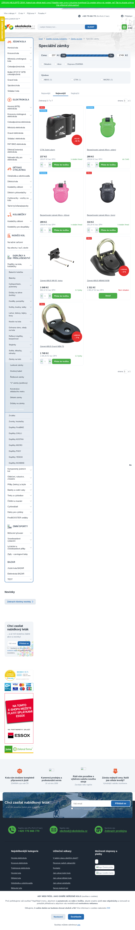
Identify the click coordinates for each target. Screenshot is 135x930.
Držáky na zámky (17, 403)
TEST (10, 579)
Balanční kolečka (16, 272)
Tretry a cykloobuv (15, 495)
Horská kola (13, 48)
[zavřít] (132, 2)
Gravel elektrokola (15, 133)
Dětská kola (13, 181)
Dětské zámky (16, 397)
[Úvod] (19, 27)
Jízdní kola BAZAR (16, 568)
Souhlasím (76, 917)
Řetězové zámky (17, 377)
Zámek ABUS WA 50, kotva (51, 280)
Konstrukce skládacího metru (17, 390)
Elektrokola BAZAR (16, 574)
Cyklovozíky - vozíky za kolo (18, 199)
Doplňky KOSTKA (16, 439)
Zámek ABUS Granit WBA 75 (52, 346)
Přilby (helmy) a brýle (17, 484)
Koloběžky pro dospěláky (18, 227)
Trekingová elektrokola (20, 868)
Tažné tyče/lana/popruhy (18, 206)
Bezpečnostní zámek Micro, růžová (54, 215)
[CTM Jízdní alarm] (61, 126)
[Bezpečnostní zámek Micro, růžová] (61, 192)
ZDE (108, 908)
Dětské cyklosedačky (17, 192)
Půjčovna (30, 13)
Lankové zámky (16, 365)
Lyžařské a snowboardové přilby (16, 547)
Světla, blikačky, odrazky (15, 352)
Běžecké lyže (16, 888)
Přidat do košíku (61, 165)
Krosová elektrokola (19, 863)
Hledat (91, 27)
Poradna (41, 13)
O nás (20, 13)
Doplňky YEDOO (16, 457)
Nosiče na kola (15, 322)
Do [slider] (111, 55)
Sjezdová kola (14, 85)
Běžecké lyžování (15, 533)
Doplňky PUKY (15, 451)
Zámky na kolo (15, 359)
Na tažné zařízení (15, 242)
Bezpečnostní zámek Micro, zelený (101, 150)
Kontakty (56, 868)
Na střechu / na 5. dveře (18, 248)
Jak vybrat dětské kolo (62, 878)
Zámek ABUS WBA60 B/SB (98, 280)
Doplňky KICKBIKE (16, 463)
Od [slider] (63, 55)
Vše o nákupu (9, 13)
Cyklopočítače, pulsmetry (15, 285)
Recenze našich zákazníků (64, 863)
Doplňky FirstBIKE (16, 427)
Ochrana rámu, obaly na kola (17, 328)
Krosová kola (13, 53)
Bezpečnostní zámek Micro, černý (101, 215)
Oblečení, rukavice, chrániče (16, 477)
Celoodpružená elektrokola (19, 122)
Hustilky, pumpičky (16, 301)
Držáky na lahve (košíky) (15, 293)
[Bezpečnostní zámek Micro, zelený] (108, 126)
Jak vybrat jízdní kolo (62, 873)
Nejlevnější (61, 93)
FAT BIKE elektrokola (17, 144)
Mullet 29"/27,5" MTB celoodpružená (17, 73)
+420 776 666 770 (89, 16)
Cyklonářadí (13, 506)
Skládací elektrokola (16, 138)
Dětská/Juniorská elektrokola (15, 151)
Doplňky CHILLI (15, 433)
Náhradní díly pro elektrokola (15, 158)
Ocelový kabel (16, 371)
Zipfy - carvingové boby (18, 554)
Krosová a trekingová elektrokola (17, 115)
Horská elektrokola (19, 858)
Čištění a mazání (15, 501)
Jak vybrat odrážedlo (61, 883)
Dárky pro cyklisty (15, 512)
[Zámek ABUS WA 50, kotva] (61, 257)
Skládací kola (13, 91)
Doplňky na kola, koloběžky (15, 265)
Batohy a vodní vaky (16, 490)
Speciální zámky (17, 409)
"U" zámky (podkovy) (19, 383)
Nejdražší (75, 93)
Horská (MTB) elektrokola (14, 107)
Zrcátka (12, 415)
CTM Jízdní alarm (47, 150)
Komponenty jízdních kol (17, 470)
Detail (108, 296)
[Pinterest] (116, 829)
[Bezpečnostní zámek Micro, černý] (108, 192)
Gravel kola (12, 80)
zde (78, 925)
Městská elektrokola (16, 127)
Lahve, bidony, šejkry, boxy (18, 314)
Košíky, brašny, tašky (17, 307)
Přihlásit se (24, 643)
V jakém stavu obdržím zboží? (65, 858)
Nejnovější (45, 93)
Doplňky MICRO (15, 445)
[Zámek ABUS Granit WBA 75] (61, 323)
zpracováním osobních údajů (92, 809)
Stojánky (12, 345)
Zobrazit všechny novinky (19, 602)
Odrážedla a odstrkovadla (19, 176)
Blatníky (12, 278)
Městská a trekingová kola (17, 60)
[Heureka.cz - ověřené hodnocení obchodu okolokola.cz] (19, 675)
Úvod (41, 39)
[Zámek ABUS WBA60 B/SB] (108, 257)
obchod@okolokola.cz (73, 830)
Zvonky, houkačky (16, 421)
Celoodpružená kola (16, 66)
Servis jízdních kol (11, 19)
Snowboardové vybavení (14, 539)
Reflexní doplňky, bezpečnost (16, 337)
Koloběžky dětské (15, 187)
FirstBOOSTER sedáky (18, 518)
